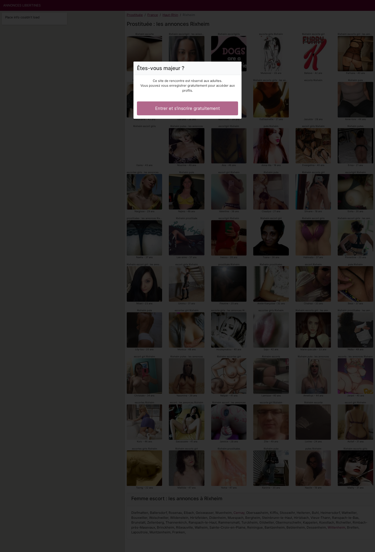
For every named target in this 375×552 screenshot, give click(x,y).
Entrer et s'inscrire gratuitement (187, 108)
